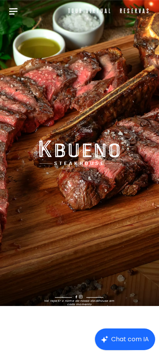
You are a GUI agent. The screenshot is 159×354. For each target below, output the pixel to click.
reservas (135, 10)
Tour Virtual (90, 10)
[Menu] (13, 11)
